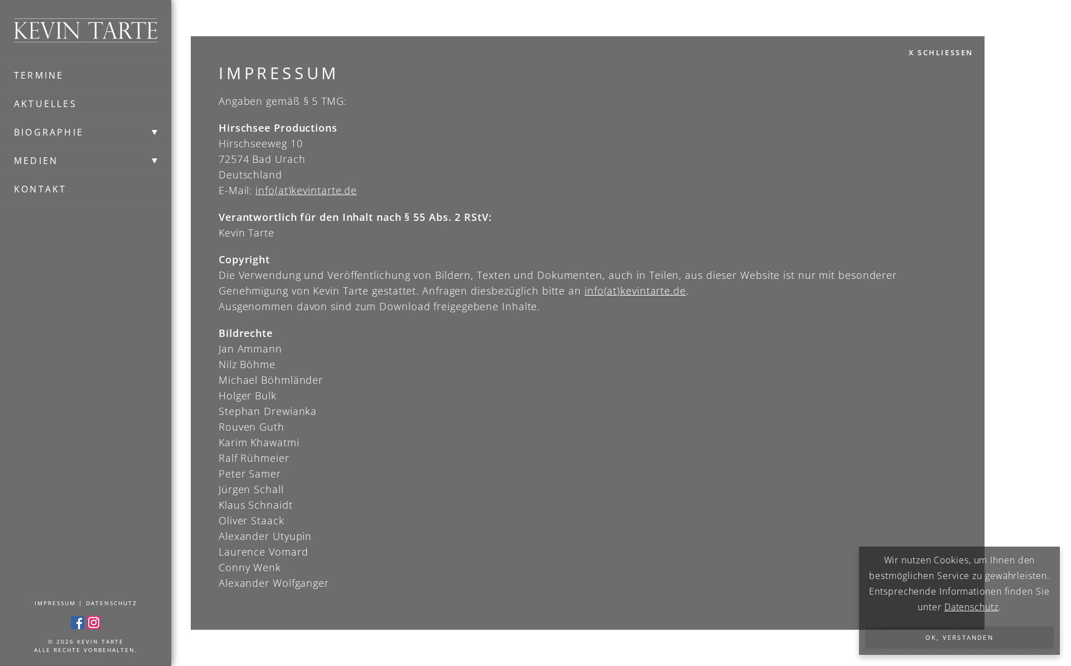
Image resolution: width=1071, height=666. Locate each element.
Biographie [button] (49, 132)
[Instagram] (93, 622)
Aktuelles (45, 104)
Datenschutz (111, 603)
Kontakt (40, 189)
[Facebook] (77, 622)
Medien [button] (36, 161)
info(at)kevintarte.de (306, 190)
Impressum (55, 603)
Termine (39, 75)
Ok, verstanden (959, 637)
